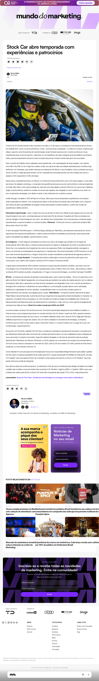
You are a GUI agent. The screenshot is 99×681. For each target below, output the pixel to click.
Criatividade (56, 646)
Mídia (53, 638)
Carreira (54, 643)
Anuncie (29, 632)
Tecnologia (55, 649)
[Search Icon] (83, 674)
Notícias (29, 626)
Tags (78, 632)
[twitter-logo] (6, 622)
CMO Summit (31, 629)
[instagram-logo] (3, 622)
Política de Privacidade (84, 626)
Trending (55, 626)
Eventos (54, 641)
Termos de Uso (82, 629)
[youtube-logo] (11, 622)
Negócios (55, 629)
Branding (55, 632)
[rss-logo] (14, 622)
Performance (56, 635)
